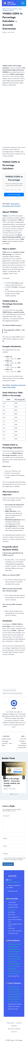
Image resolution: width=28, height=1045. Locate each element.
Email (5, 846)
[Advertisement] (14, 50)
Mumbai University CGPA (13, 949)
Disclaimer (14, 1026)
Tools (19, 9)
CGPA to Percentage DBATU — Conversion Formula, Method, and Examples (12, 782)
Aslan (5, 32)
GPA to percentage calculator (15, 994)
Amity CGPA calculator (13, 973)
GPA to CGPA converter (13, 992)
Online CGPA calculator (13, 987)
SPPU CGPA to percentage (14, 971)
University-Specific (8, 10)
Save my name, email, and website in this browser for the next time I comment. (14, 858)
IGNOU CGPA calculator (14, 966)
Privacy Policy (10, 1023)
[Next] (23, 777)
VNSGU (4, 216)
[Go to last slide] (4, 777)
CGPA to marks (11, 910)
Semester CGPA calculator (14, 996)
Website (5, 854)
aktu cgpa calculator (12, 961)
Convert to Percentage (14, 194)
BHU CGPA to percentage (14, 964)
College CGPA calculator (14, 999)
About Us (14, 1032)
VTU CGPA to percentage (14, 951)
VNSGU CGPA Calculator (9, 9)
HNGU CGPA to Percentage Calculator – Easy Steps (7, 740)
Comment (6, 816)
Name (5, 838)
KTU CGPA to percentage (14, 959)
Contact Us (19, 1023)
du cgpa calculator (12, 968)
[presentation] (14, 769)
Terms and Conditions (14, 1029)
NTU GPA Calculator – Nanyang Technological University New (22, 741)
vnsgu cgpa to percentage (9, 690)
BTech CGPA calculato (13, 1001)
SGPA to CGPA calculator (14, 989)
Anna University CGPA (13, 954)
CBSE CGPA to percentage (14, 944)
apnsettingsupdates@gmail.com (13, 882)
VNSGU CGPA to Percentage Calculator (12, 693)
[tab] (10, 794)
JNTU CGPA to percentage (14, 956)
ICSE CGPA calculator (13, 946)
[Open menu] (22, 3)
